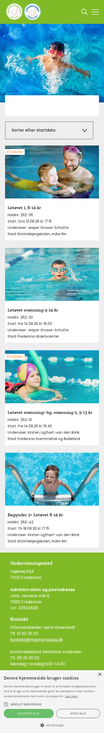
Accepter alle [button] (29, 713)
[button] (52, 725)
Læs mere (71, 696)
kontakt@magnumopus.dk (36, 640)
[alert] (52, 701)
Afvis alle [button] (78, 713)
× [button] (99, 674)
